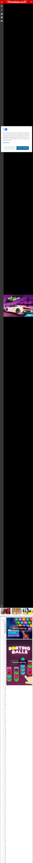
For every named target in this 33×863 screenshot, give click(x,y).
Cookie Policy (6, 142)
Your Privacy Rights (10, 147)
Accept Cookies (22, 148)
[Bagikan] (1, 10)
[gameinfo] (1, 21)
